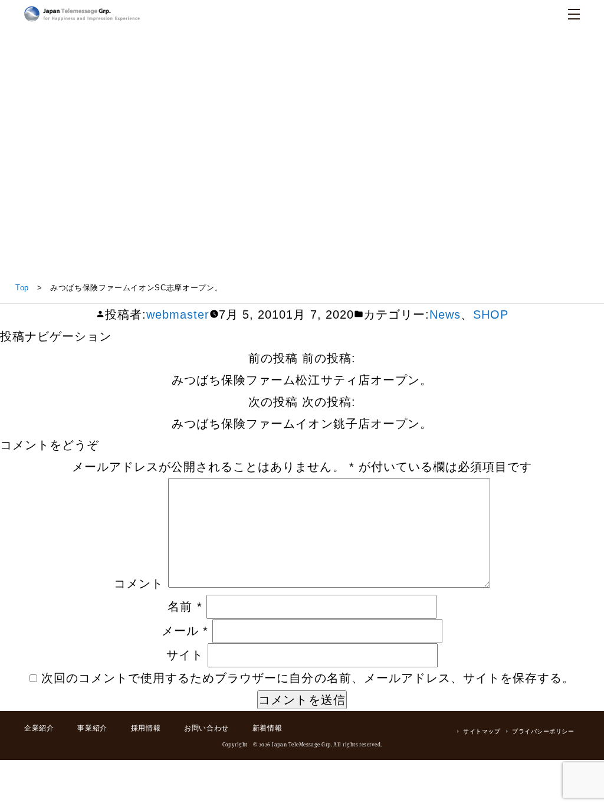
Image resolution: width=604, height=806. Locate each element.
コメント (138, 583)
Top (22, 287)
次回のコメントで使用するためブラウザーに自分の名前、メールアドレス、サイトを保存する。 (308, 677)
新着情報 (267, 728)
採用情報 (145, 728)
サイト (184, 654)
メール (185, 630)
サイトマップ (481, 731)
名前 (185, 606)
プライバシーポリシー (543, 731)
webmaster (177, 314)
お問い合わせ (206, 728)
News (445, 314)
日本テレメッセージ (82, 14)
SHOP (490, 314)
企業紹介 (39, 728)
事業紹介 (92, 728)
